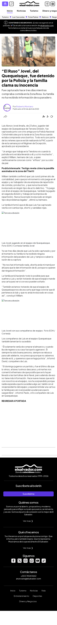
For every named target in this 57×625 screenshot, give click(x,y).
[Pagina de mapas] (47, 4)
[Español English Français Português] (52, 4)
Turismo (34, 10)
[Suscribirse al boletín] (5, 4)
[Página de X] (19, 562)
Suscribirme (28, 493)
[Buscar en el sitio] (11, 4)
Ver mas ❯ (28, 521)
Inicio (10, 10)
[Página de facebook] (13, 562)
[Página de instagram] (25, 562)
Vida (43, 590)
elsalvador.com (47, 25)
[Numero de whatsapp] (31, 562)
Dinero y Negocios (28, 601)
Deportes (37, 596)
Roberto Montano (24, 106)
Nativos (45, 17)
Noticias (21, 10)
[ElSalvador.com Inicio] (29, 3)
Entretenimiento (21, 596)
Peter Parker (33, 17)
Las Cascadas (18, 17)
